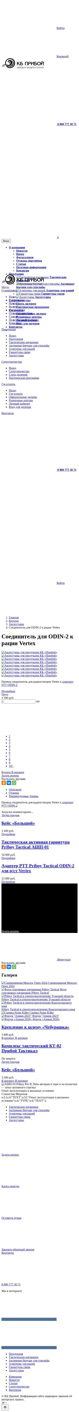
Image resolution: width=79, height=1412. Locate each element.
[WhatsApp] (14, 783)
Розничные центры (21, 400)
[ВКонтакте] (9, 783)
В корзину (8, 1038)
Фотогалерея (17, 309)
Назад (12, 296)
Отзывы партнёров (21, 313)
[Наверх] (5, 1407)
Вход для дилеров (20, 406)
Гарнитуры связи (19, 352)
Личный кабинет (19, 403)
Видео (13, 306)
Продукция (8, 329)
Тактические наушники (23, 342)
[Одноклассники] (3, 783)
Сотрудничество (11, 361)
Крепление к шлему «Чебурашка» (35, 1027)
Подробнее (8, 691)
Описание (15, 789)
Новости (14, 303)
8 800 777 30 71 (11, 1284)
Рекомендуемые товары (23, 796)
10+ (11, 766)
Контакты (7, 413)
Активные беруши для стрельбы (29, 345)
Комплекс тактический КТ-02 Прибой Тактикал (31, 1048)
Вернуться (63, 959)
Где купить (8, 384)
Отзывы (14, 792)
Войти (61, 28)
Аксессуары (16, 355)
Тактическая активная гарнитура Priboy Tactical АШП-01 (35, 844)
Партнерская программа (24, 377)
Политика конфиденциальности (42, 1287)
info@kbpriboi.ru (11, 1287)
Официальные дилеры (23, 397)
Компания (15, 1376)
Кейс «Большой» (18, 823)
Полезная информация (23, 319)
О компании (9, 290)
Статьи (13, 316)
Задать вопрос (10, 931)
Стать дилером (18, 374)
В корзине (17, 772)
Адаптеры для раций (22, 348)
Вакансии (15, 323)
